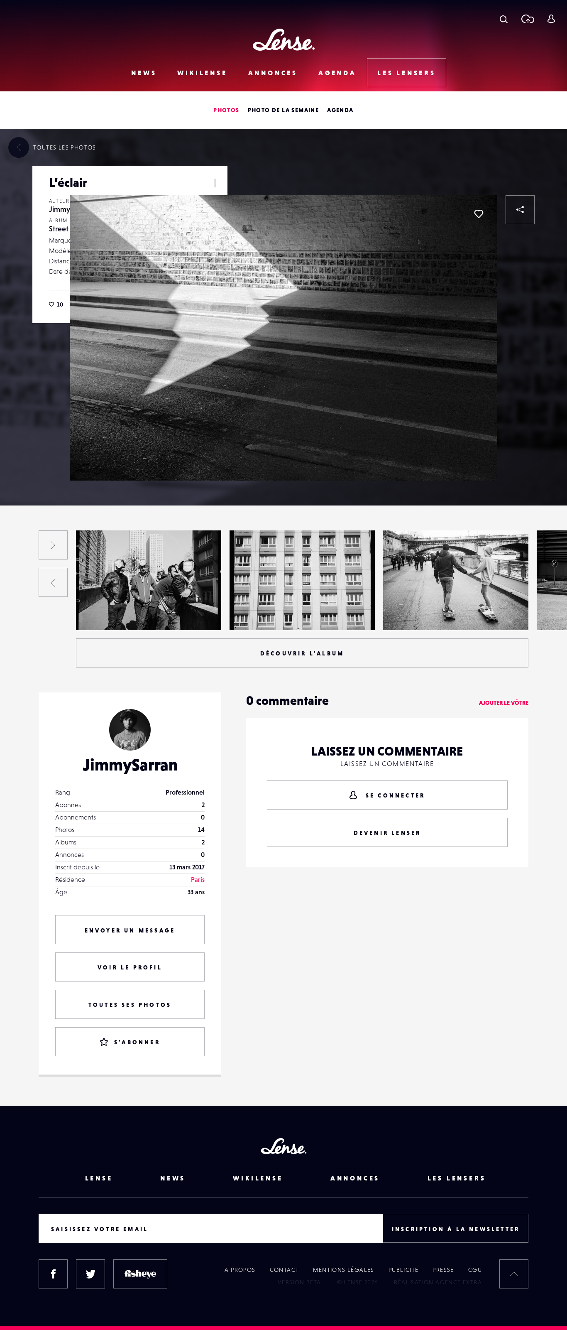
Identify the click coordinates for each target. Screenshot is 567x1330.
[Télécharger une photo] (527, 18)
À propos (240, 1269)
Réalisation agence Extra (438, 1282)
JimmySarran (130, 764)
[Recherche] (504, 18)
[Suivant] (53, 544)
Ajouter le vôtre (503, 702)
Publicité (404, 1269)
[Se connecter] (551, 18)
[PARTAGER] (520, 209)
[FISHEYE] (140, 1273)
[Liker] (478, 213)
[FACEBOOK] (53, 1273)
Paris (198, 879)
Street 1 (61, 228)
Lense (99, 1178)
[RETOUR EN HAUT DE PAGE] (513, 1273)
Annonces (273, 72)
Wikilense (202, 72)
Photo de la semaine (283, 110)
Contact (284, 1269)
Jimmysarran (69, 209)
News (143, 72)
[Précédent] (53, 582)
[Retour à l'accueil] (284, 40)
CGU (475, 1269)
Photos (226, 110)
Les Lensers (406, 72)
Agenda (337, 72)
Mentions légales (343, 1269)
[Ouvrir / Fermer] (215, 182)
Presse (443, 1269)
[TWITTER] (90, 1273)
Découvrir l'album (302, 653)
